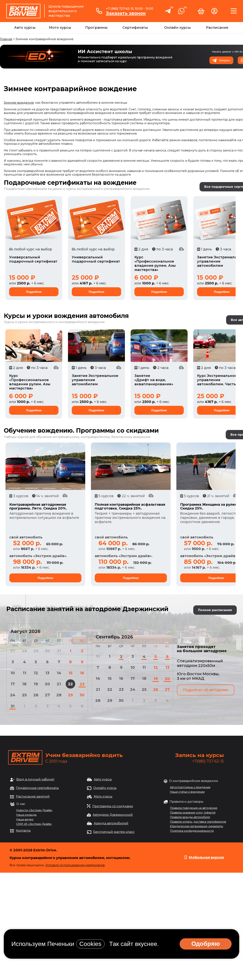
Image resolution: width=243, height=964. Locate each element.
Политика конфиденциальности (192, 831)
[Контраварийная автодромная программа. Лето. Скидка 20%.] (45, 466)
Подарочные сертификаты (37, 788)
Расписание (217, 27)
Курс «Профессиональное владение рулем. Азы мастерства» (155, 263)
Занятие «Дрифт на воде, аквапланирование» (153, 380)
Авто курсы (25, 27)
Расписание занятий (33, 796)
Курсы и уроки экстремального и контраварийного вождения (54, 322)
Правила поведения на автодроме (193, 808)
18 (24, 684)
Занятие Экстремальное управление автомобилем (95, 380)
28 (59, 695)
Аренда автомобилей (111, 823)
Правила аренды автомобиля (190, 817)
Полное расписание (215, 610)
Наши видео (24, 819)
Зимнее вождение (19, 102)
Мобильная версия (206, 857)
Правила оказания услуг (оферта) (192, 812)
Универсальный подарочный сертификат (33, 259)
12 (36, 673)
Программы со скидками (112, 806)
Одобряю (205, 943)
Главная (6, 39)
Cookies (90, 943)
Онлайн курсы (177, 27)
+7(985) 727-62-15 (208, 761)
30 (82, 695)
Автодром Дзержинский (113, 815)
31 (13, 706)
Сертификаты (135, 27)
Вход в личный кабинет (35, 779)
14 (59, 673)
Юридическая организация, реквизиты (196, 826)
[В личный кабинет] (214, 12)
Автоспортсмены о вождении (190, 787)
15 (71, 673)
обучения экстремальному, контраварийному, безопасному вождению (93, 437)
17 (13, 684)
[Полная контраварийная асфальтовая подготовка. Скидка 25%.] (131, 466)
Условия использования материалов (75, 865)
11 (24, 673)
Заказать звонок (126, 13)
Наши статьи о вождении (187, 792)
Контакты (23, 830)
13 (47, 673)
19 (36, 684)
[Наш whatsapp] (181, 12)
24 (12, 695)
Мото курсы (60, 27)
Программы (96, 27)
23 (82, 684)
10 (12, 673)
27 (47, 695)
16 (82, 673)
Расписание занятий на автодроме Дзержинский (87, 609)
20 (47, 684)
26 (35, 695)
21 (59, 684)
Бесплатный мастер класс (114, 832)
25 (24, 695)
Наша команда (26, 815)
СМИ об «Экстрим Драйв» (34, 824)
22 (70, 684)
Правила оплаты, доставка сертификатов (198, 821)
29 (70, 695)
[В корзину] (201, 12)
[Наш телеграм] (168, 13)
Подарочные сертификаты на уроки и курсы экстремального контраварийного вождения (77, 189)
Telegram (224, 60)
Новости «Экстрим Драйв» (34, 810)
